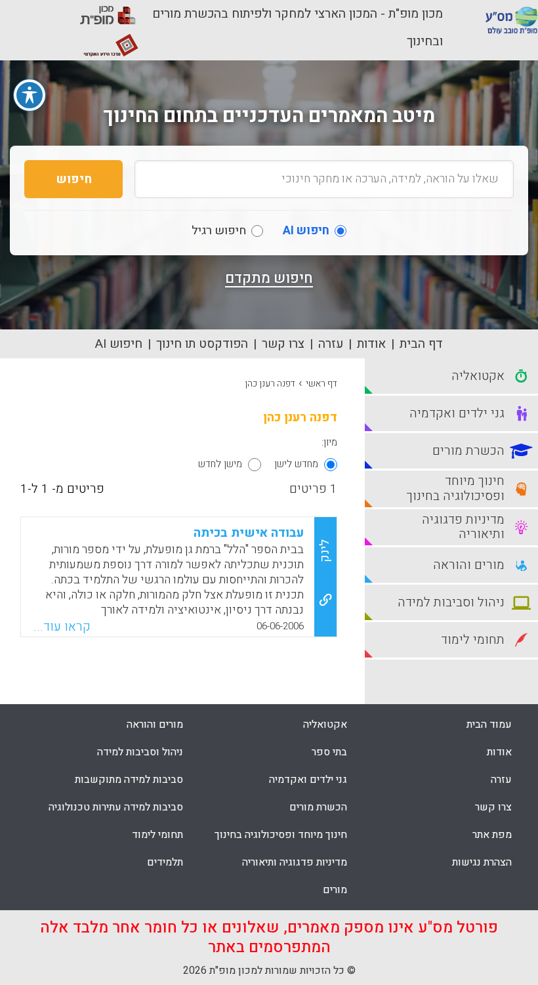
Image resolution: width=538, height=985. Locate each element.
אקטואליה (325, 724)
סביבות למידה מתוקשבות (129, 779)
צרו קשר (283, 344)
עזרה (330, 344)
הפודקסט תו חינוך (202, 344)
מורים (335, 890)
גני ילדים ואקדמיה (308, 779)
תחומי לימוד (157, 835)
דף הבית (421, 344)
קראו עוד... (62, 627)
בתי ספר (329, 752)
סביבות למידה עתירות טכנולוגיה (116, 807)
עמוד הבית (489, 724)
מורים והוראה (155, 724)
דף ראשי (321, 383)
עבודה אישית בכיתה (249, 533)
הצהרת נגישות (482, 862)
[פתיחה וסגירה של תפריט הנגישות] (29, 95)
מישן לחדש (220, 464)
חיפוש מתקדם (269, 278)
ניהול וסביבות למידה (140, 752)
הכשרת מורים (318, 807)
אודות (371, 344)
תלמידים (165, 862)
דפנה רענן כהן (270, 383)
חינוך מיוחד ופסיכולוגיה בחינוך (281, 835)
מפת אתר (492, 835)
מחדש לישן (296, 464)
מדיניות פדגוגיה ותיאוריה (294, 862)
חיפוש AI (118, 344)
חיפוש (74, 179)
